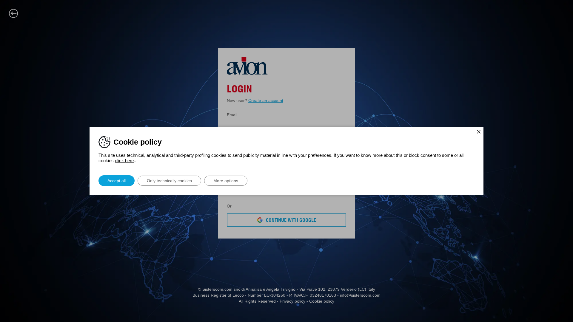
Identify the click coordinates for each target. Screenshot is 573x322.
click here (124, 160)
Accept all (116, 180)
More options (225, 180)
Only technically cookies (169, 180)
